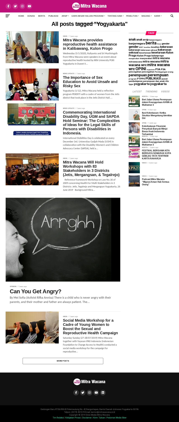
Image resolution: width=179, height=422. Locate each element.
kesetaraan (145, 53)
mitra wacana (161, 58)
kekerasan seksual (149, 50)
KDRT (141, 47)
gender (166, 43)
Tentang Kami (115, 16)
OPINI (141, 68)
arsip (146, 39)
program (132, 79)
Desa (159, 44)
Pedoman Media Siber (117, 418)
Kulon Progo (144, 55)
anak (132, 39)
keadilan (147, 47)
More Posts (63, 361)
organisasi (151, 70)
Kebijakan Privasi (73, 418)
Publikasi (53, 16)
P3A (157, 69)
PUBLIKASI (153, 78)
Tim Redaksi (58, 418)
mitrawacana (135, 62)
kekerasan (166, 46)
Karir (157, 16)
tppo (131, 84)
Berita (41, 16)
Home (21, 16)
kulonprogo (157, 55)
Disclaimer (87, 418)
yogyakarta (142, 84)
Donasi (31, 16)
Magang (146, 16)
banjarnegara (155, 40)
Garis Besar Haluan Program (87, 16)
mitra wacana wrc (149, 67)
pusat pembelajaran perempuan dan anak (148, 80)
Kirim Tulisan (99, 418)
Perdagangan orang (164, 72)
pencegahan (135, 72)
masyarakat (134, 58)
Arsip (64, 16)
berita (151, 43)
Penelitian (131, 16)
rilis (167, 81)
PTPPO (141, 78)
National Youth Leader (89, 23)
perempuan (138, 75)
